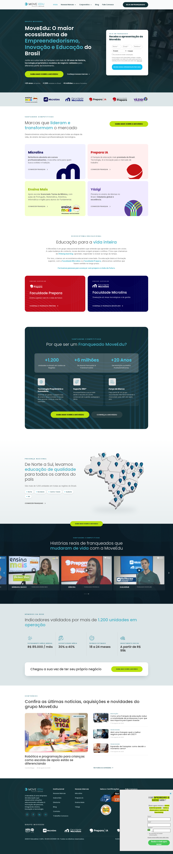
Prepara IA (79, 798)
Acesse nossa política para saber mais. (158, 837)
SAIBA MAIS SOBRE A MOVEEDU (44, 74)
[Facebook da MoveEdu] (33, 814)
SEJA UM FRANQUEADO (135, 4)
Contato (56, 811)
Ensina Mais (79, 802)
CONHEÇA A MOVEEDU (107, 414)
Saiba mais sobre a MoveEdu (127, 669)
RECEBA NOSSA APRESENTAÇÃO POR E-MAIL (127, 67)
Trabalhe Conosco (60, 816)
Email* (149, 822)
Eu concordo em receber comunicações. (156, 834)
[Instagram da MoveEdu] (27, 814)
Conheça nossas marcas (77, 74)
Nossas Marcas (67, 4)
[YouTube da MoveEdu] (45, 814)
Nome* (149, 816)
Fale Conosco (108, 4)
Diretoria (56, 802)
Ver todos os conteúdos (102, 768)
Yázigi (77, 807)
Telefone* (150, 827)
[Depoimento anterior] (4, 573)
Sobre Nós (57, 798)
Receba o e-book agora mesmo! (159, 842)
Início (55, 4)
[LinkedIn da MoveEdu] (39, 814)
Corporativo (84, 4)
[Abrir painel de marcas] (75, 5)
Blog (97, 4)
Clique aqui (139, 60)
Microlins (78, 793)
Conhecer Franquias (34, 503)
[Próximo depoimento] (169, 573)
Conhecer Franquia (36, 169)
